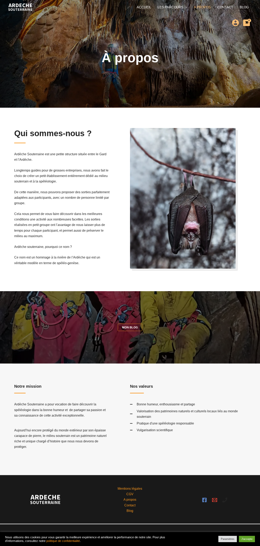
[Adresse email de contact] (214, 500)
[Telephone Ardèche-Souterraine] (224, 500)
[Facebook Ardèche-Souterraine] (204, 500)
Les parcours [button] (170, 7)
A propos (202, 7)
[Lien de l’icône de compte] (235, 22)
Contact (225, 7)
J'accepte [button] (246, 539)
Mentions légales (130, 488)
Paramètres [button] (227, 539)
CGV (129, 494)
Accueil (144, 7)
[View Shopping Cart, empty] (246, 23)
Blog (244, 7)
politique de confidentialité (63, 541)
